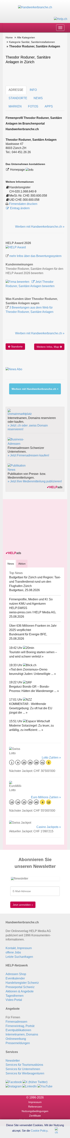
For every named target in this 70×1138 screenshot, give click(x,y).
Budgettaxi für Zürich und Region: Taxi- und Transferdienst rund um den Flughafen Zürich (35, 582)
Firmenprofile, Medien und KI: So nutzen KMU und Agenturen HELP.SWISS (31, 604)
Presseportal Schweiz (20, 987)
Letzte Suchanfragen (19, 956)
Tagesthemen (15, 995)
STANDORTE (18, 98)
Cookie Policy (39, 1130)
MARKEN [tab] (15, 106)
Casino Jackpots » (48, 827)
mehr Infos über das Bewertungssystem (35, 256)
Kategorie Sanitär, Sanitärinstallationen (32, 41)
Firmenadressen (16, 1021)
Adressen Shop (16, 974)
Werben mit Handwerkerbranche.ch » (39, 226)
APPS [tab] (49, 106)
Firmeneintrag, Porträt (20, 1026)
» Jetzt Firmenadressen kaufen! (28, 455)
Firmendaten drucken (23, 203)
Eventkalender (15, 978)
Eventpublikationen (18, 1030)
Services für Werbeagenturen (25, 1073)
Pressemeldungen (18, 1043)
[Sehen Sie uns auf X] (35, 1082)
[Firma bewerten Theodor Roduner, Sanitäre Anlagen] (18, 281)
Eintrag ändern (20, 208)
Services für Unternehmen (23, 1069)
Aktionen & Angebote (20, 991)
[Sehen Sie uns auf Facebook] (14, 1082)
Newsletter (13, 1060)
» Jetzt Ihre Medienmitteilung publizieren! (35, 481)
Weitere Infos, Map (48, 346)
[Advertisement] (34, 525)
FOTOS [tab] (33, 106)
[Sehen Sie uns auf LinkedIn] (29, 1086)
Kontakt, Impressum (19, 948)
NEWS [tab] (38, 98)
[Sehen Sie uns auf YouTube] (45, 1086)
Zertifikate (35, 1115)
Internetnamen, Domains (22, 1034)
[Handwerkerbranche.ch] (35, 7)
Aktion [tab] (22, 563)
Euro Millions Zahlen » (46, 797)
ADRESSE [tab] (16, 89)
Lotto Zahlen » (51, 757)
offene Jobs (13, 952)
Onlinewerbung (16, 1038)
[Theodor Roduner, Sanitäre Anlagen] (16, 247)
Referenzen (35, 1106)
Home (9, 37)
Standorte (16, 346)
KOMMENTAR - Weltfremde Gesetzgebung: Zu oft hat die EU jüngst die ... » (30, 708)
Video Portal (14, 999)
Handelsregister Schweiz (22, 982)
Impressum (35, 1102)
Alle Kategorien (26, 37)
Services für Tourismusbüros (24, 1064)
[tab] (11, 563)
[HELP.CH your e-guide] (60, 18)
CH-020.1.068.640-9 (22, 191)
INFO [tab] (33, 89)
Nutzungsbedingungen (35, 1111)
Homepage (18, 169)
